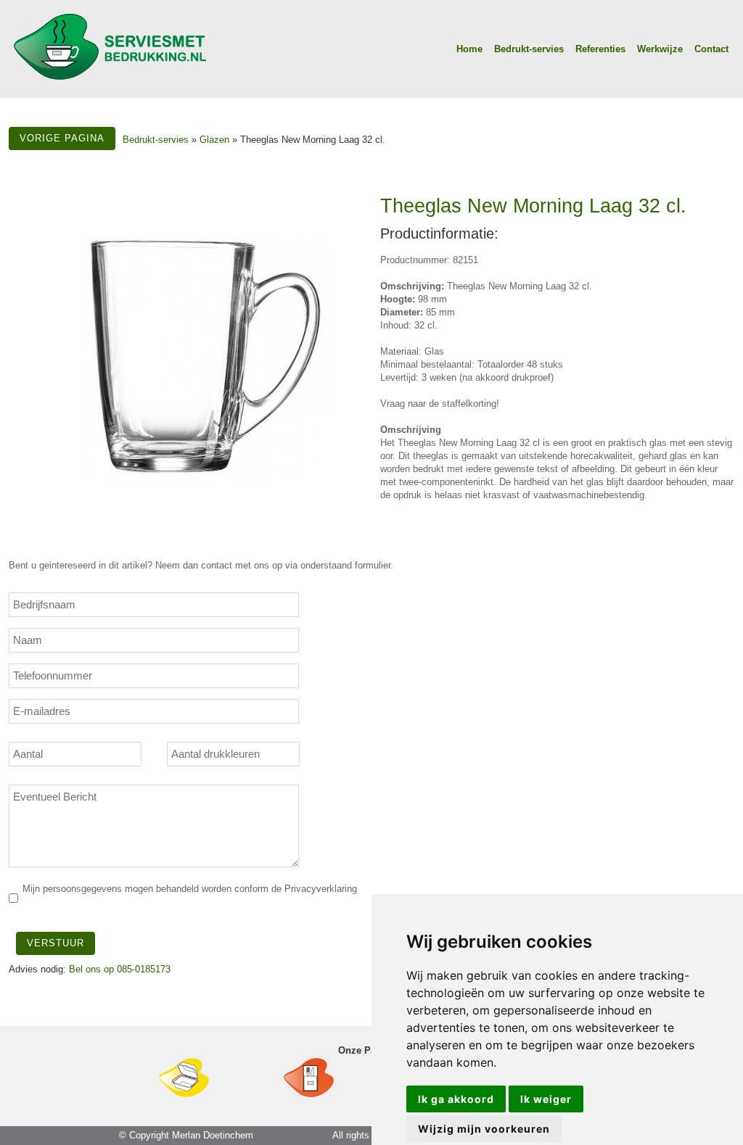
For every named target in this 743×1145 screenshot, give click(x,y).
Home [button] (469, 49)
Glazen (214, 139)
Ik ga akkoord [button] (456, 1099)
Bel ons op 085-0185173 (120, 969)
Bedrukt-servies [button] (529, 49)
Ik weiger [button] (546, 1099)
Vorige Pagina (62, 138)
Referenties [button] (600, 49)
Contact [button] (711, 49)
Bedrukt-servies (156, 139)
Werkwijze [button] (660, 49)
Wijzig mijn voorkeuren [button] (484, 1129)
